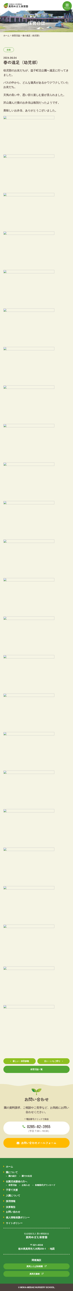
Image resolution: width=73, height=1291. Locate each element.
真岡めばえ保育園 (36, 1237)
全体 (9, 49)
